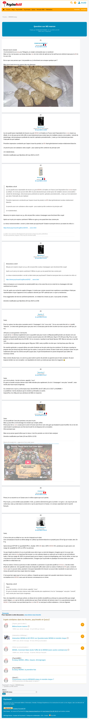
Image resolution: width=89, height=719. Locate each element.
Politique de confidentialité (33, 715)
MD (44, 143)
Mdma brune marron (19, 626)
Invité (83, 2)
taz (32, 602)
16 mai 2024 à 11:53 (41, 415)
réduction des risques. (9, 704)
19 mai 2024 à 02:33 (41, 530)
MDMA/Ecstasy (13, 17)
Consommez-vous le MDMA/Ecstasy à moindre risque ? (33, 679)
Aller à (4, 690)
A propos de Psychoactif (19, 715)
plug (18, 52)
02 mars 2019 (34, 640)
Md (76, 54)
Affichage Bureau (7, 715)
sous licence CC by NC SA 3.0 (50, 711)
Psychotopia (27, 9)
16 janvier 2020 (34, 652)
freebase (61, 564)
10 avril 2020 (33, 629)
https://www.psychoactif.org (33, 711)
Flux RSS (53, 715)
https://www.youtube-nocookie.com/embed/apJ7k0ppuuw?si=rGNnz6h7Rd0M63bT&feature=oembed (31, 443)
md (70, 324)
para (13, 600)
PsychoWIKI (19, 9)
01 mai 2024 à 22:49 (41, 46)
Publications (49, 9)
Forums (8, 9)
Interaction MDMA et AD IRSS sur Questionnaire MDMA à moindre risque (39, 638)
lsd (32, 54)
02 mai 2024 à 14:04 (41, 181)
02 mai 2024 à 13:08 (41, 130)
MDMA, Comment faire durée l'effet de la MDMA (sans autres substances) (39, 650)
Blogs (13, 9)
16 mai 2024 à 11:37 (41, 375)
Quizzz (33, 9)
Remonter (5, 613)
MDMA (37, 133)
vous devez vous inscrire (32, 615)
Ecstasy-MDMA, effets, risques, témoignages (29, 660)
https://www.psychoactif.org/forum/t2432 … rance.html (19, 228)
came (15, 425)
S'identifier (77, 9)
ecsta (67, 133)
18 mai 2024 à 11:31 (41, 494)
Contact (46, 715)
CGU (42, 715)
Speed (5, 569)
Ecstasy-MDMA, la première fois (24, 670)
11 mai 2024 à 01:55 (41, 317)
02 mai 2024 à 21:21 (41, 258)
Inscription (84, 9)
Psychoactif (5, 685)
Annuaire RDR (40, 9)
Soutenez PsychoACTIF (19, 708)
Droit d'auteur (6, 711)
